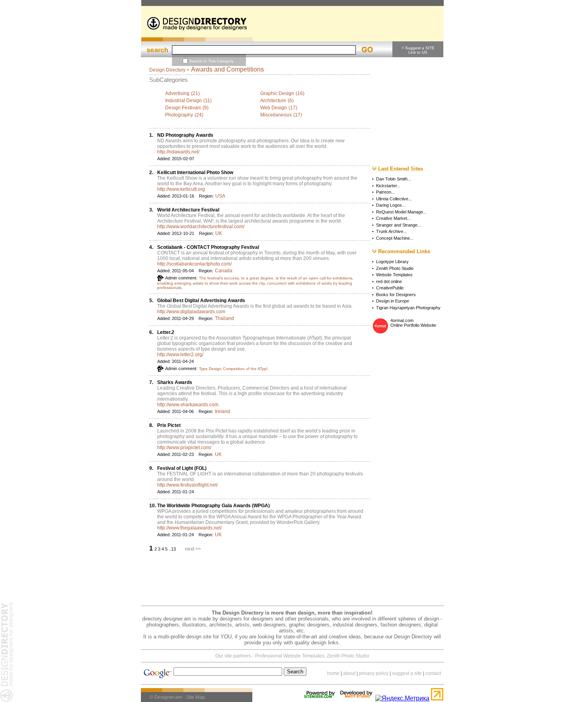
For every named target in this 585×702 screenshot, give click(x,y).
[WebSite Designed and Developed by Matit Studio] (356, 698)
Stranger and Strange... (398, 225)
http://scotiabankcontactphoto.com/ (194, 264)
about (349, 673)
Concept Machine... (394, 238)
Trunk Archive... (391, 231)
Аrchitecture (273, 100)
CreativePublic (390, 287)
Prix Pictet (169, 425)
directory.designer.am (166, 619)
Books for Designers (396, 294)
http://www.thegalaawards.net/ (189, 528)
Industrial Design (183, 100)
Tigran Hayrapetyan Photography (408, 307)
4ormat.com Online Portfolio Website (413, 323)
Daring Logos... (391, 205)
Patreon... (385, 192)
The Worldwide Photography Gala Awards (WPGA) (213, 505)
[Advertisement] (286, 3)
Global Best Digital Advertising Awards (201, 300)
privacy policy (373, 673)
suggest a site (407, 673)
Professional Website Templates (289, 656)
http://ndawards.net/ (178, 152)
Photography (179, 115)
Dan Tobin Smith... (393, 178)
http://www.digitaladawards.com (191, 311)
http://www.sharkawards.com (187, 404)
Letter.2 (165, 332)
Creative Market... (393, 218)
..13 (173, 549)
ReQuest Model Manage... (401, 211)
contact (433, 673)
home (333, 673)
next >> (193, 549)
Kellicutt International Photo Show (195, 172)
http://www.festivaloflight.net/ (187, 485)
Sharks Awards (174, 382)
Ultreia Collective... (394, 198)
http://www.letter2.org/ (180, 354)
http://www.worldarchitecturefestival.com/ (200, 226)
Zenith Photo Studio (394, 268)
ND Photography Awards (185, 135)
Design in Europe (392, 301)
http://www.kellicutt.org (181, 189)
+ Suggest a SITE (418, 48)
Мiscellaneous (276, 115)
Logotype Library (392, 261)
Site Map (195, 697)
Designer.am (168, 697)
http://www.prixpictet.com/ (184, 447)
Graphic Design (277, 93)
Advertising (177, 93)
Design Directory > (169, 70)
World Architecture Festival (188, 210)
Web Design (273, 108)
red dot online (389, 281)
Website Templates (394, 274)
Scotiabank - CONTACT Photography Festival (208, 247)
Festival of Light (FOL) (182, 468)
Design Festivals (183, 108)
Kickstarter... (388, 185)
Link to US (417, 52)
